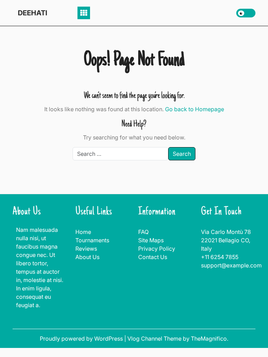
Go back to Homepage (194, 109)
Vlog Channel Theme (155, 338)
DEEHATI (32, 13)
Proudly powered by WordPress (82, 338)
